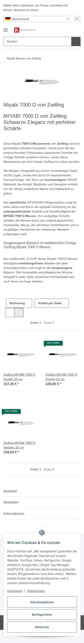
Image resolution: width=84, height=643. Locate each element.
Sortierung (17, 303)
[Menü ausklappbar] (5, 28)
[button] (63, 30)
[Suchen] (76, 41)
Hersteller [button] (10, 502)
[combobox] (36, 19)
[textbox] (36, 19)
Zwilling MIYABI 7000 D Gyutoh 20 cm (19, 377)
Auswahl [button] (10, 491)
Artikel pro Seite (50, 303)
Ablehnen (42, 627)
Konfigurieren (42, 614)
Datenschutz (36, 591)
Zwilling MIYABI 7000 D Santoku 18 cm (19, 445)
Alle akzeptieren (42, 602)
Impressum (15, 591)
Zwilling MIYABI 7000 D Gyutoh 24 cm (61, 377)
